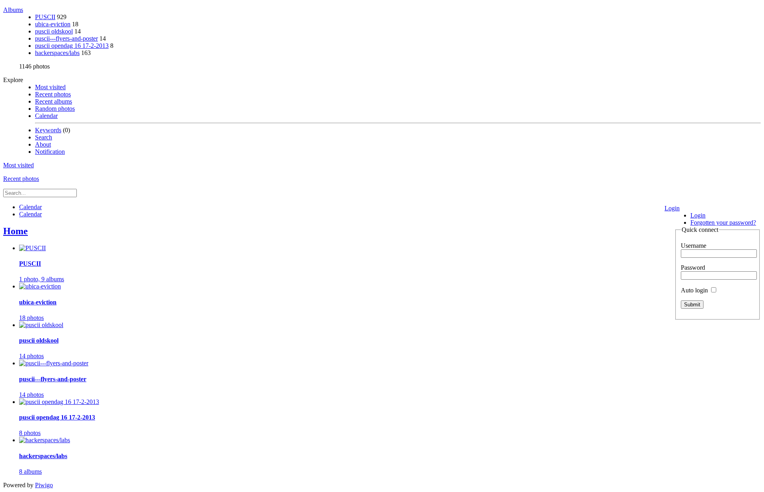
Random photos (55, 108)
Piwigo (44, 485)
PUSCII (45, 17)
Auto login (695, 290)
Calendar (46, 115)
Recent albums (53, 101)
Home (15, 231)
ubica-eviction (52, 24)
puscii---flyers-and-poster (66, 38)
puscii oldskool (54, 31)
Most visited (50, 87)
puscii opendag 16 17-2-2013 (72, 45)
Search (43, 137)
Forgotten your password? (723, 222)
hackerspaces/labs (57, 52)
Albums (13, 9)
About (43, 144)
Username (693, 245)
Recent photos (53, 94)
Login (672, 208)
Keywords (48, 130)
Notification (50, 151)
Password (693, 267)
